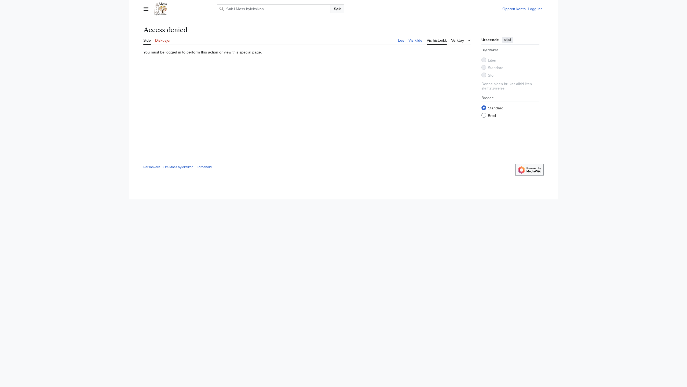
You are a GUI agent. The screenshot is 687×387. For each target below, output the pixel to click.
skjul (507, 40)
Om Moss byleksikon (178, 167)
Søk (337, 9)
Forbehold (204, 167)
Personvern (151, 167)
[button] (146, 9)
